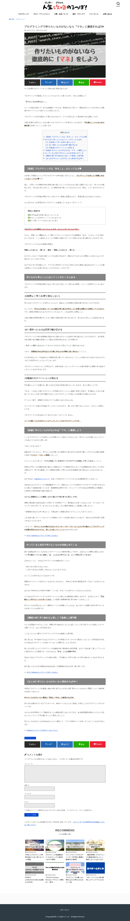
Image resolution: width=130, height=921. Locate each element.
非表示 (67, 132)
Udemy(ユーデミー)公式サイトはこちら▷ (42, 730)
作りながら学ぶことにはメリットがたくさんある (62, 139)
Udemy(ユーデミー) (41, 479)
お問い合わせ (107, 14)
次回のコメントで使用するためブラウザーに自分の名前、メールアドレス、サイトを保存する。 (59, 810)
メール (27, 793)
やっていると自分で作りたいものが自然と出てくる (63, 153)
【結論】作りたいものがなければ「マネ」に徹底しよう (65, 150)
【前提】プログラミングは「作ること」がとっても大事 (65, 137)
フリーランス (93, 14)
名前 (27, 785)
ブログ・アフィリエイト (41, 14)
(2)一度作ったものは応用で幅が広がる (61, 145)
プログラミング (23, 14)
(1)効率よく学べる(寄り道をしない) (60, 142)
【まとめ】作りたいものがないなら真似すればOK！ (63, 158)
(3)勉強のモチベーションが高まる (60, 148)
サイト (26, 802)
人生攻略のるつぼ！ (63, 917)
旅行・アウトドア (79, 14)
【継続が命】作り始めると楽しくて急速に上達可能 (63, 156)
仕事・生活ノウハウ (61, 14)
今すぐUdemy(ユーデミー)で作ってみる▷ (42, 535)
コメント (28, 764)
